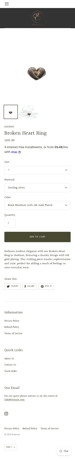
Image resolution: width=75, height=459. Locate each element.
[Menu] (7, 4)
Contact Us (10, 365)
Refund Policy (11, 327)
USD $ (9, 447)
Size (6, 162)
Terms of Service (13, 334)
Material (9, 180)
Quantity (9, 215)
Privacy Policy (11, 321)
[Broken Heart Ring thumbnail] (10, 112)
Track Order (10, 371)
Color (7, 198)
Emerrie (9, 127)
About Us (9, 359)
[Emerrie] (38, 18)
